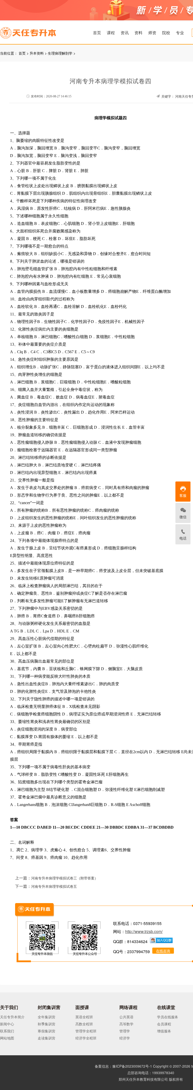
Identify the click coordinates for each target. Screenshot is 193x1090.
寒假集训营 (46, 1031)
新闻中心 (7, 1024)
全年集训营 (46, 1017)
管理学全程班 (85, 1031)
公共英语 (126, 1017)
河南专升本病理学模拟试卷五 (54, 887)
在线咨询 (163, 950)
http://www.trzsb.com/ (144, 931)
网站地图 (7, 1038)
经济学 (124, 1038)
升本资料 (37, 53)
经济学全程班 (85, 1038)
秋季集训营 (46, 1024)
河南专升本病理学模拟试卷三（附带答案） (64, 878)
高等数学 (126, 1024)
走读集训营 (46, 1038)
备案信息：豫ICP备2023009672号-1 (123, 1066)
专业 (180, 32)
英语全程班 (84, 1017)
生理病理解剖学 (60, 53)
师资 (152, 32)
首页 (97, 32)
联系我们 (7, 1031)
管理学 (124, 1031)
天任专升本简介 (12, 1017)
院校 (166, 32)
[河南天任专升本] (40, 31)
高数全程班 (84, 1024)
